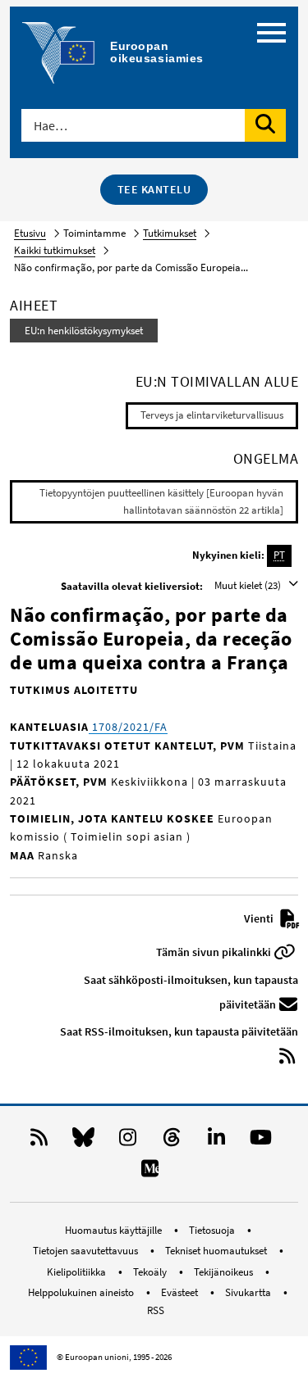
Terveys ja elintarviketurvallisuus (211, 415)
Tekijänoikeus (224, 1272)
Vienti (260, 918)
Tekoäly (151, 1272)
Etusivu (30, 233)
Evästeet (180, 1292)
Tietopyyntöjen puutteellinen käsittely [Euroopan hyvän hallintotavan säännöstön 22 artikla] (161, 501)
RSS (155, 1310)
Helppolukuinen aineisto (82, 1292)
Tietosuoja (213, 1230)
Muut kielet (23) (248, 585)
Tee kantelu (154, 189)
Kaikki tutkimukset (54, 250)
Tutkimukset (169, 233)
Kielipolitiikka (77, 1272)
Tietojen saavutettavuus (86, 1251)
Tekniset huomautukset (217, 1251)
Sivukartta (249, 1292)
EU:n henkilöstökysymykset (84, 331)
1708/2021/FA (128, 726)
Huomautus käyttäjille (114, 1230)
